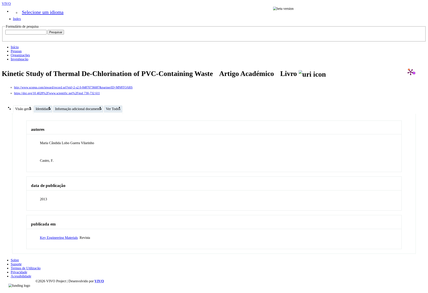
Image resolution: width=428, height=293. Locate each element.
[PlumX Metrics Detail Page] (410, 72)
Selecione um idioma (43, 12)
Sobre (15, 260)
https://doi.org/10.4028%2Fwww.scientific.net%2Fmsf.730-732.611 (57, 93)
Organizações (20, 55)
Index (17, 19)
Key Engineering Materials (59, 238)
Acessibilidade (21, 276)
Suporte (16, 264)
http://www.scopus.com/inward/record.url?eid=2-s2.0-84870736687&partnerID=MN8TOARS (73, 87)
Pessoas (16, 51)
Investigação (19, 59)
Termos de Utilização (26, 268)
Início (15, 47)
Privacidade (19, 272)
